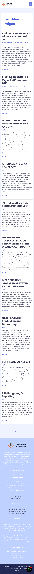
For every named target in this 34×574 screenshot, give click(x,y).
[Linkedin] (20, 474)
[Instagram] (17, 474)
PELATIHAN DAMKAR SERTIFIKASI (17, 486)
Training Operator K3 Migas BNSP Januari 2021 (15, 80)
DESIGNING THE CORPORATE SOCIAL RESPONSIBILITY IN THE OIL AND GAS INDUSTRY (16, 242)
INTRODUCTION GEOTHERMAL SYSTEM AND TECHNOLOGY (15, 283)
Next (17, 431)
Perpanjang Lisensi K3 (17, 484)
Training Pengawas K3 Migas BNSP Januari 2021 (16, 36)
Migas (3, 130)
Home (17, 482)
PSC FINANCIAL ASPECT (16, 361)
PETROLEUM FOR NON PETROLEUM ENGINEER (15, 204)
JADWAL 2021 (19, 42)
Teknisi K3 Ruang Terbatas (17, 488)
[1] (29, 570)
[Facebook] (13, 474)
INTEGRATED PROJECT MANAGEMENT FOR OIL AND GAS (15, 123)
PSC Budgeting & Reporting (12, 395)
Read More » (5, 70)
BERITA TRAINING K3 (8, 42)
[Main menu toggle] (30, 4)
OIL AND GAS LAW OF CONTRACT (14, 166)
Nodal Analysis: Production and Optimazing (11, 321)
